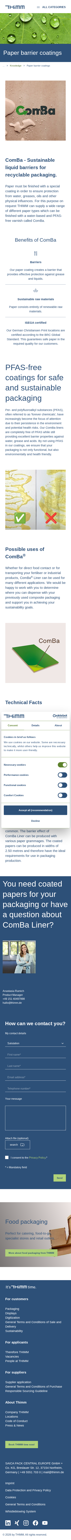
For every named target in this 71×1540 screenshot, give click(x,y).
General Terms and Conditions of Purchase (33, 1386)
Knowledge (15, 65)
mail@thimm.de (53, 1472)
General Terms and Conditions (25, 1504)
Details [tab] (36, 725)
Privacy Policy (37, 1157)
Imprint (9, 1483)
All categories (54, 7)
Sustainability (14, 1331)
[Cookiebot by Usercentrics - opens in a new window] (52, 716)
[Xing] (17, 1523)
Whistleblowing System (20, 1511)
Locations (11, 1416)
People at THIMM (16, 1361)
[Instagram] (26, 1523)
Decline (35, 820)
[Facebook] (35, 1523)
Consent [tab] (13, 725)
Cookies (10, 1497)
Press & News (14, 1425)
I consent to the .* (29, 1157)
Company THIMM (17, 1412)
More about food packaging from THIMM (31, 1253)
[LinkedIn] (8, 1523)
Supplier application (18, 1382)
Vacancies (12, 1356)
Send (60, 1178)
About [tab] (58, 725)
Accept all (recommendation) (35, 810)
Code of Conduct (16, 1421)
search (14, 1144)
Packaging (12, 1308)
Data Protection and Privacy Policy (28, 1490)
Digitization (12, 1317)
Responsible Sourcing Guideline (26, 1391)
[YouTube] (45, 1523)
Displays (11, 1313)
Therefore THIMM (17, 1352)
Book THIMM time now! (22, 1444)
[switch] (62, 774)
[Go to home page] (14, 7)
